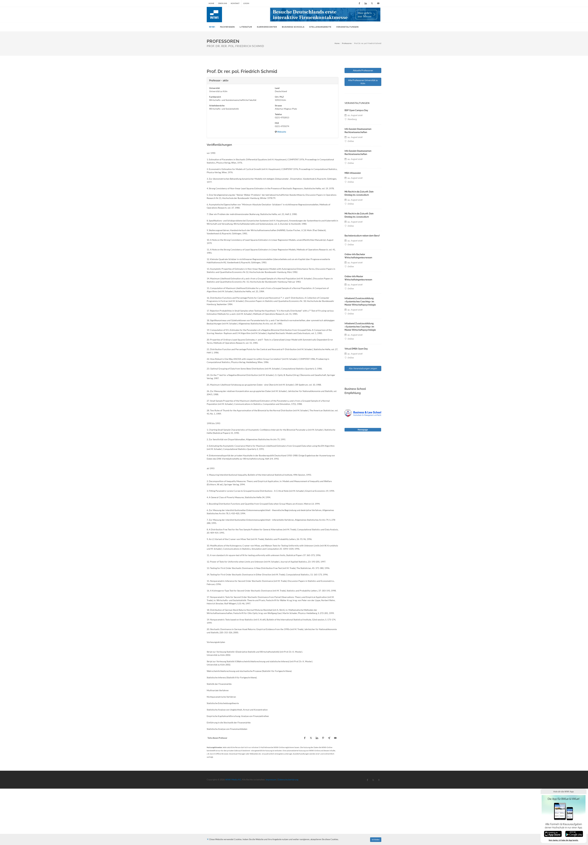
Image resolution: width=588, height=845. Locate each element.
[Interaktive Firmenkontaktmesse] (325, 14)
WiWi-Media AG (233, 779)
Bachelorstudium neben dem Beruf (362, 235)
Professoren (347, 43)
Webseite (281, 131)
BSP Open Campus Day (356, 110)
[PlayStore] (574, 833)
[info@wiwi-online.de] (378, 3)
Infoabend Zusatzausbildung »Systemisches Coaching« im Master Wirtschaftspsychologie (360, 301)
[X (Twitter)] (372, 3)
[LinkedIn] (366, 3)
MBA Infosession (353, 173)
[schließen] (208, 839)
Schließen (376, 839)
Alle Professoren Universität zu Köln (363, 82)
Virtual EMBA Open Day (356, 348)
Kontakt (235, 3)
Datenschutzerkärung (288, 779)
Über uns (222, 3)
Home (211, 3)
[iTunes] (553, 833)
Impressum (271, 779)
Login (246, 3)
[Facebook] (359, 3)
